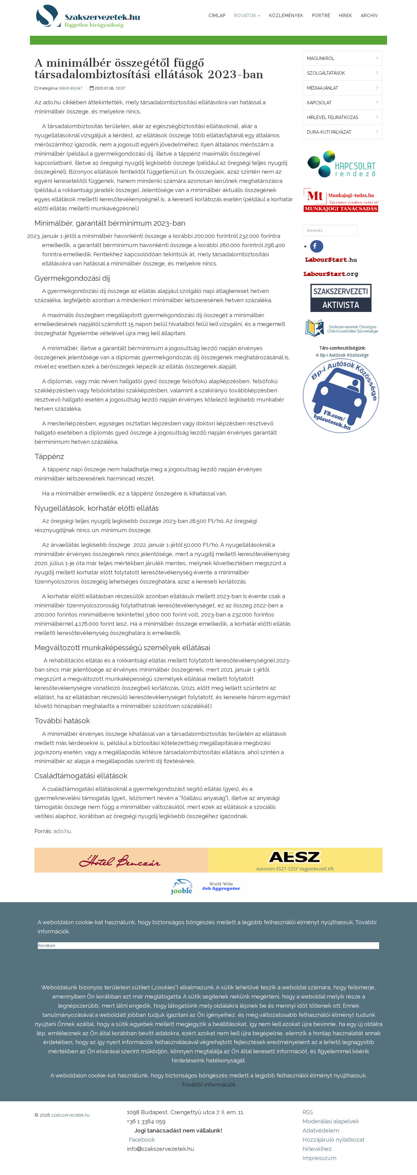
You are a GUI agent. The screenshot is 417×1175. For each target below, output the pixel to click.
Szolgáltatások (326, 73)
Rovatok (245, 15)
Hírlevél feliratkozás (332, 117)
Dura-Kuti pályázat (329, 132)
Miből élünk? (70, 88)
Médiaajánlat (322, 88)
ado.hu (62, 831)
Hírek (345, 15)
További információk (208, 1084)
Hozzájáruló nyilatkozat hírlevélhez (333, 1144)
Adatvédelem (321, 1130)
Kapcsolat (319, 102)
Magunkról (320, 58)
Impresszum (319, 1158)
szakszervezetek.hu (70, 1115)
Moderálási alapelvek (331, 1121)
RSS (308, 1112)
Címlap (217, 15)
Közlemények (286, 15)
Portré (321, 15)
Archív (369, 15)
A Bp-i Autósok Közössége (342, 355)
